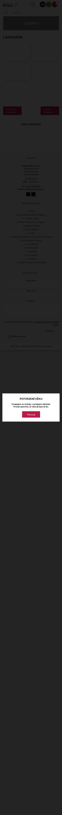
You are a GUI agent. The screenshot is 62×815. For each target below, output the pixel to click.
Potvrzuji (31, 414)
